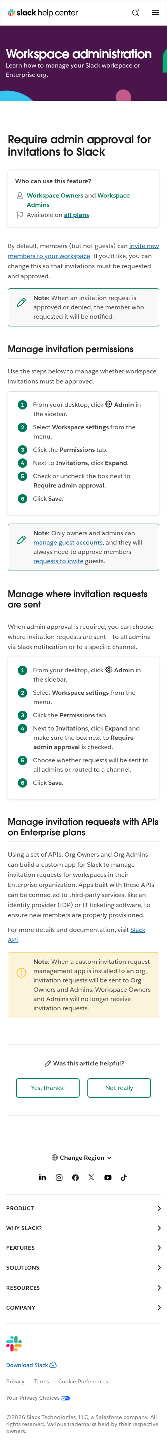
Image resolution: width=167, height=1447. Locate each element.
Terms (41, 1381)
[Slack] (77, 1349)
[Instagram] (59, 1179)
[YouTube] (107, 1179)
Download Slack (27, 1365)
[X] (91, 1179)
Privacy (15, 1381)
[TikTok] (124, 1179)
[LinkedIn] (42, 1179)
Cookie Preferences (83, 1381)
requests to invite (58, 561)
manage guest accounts (68, 542)
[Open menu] (155, 13)
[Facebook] (75, 1179)
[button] (48, 1088)
